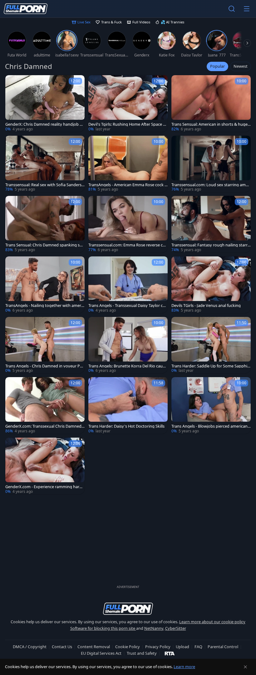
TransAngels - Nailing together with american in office (44, 306)
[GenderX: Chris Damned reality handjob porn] (45, 103)
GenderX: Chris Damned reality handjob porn (45, 124)
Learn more (184, 666)
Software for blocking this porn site (103, 628)
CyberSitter (175, 628)
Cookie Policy (127, 646)
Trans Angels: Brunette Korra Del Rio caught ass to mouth (128, 366)
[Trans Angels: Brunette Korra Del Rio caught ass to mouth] (128, 345)
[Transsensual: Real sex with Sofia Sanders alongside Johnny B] (45, 164)
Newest (241, 66)
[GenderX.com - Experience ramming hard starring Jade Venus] (45, 466)
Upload (182, 646)
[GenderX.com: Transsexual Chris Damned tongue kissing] (45, 405)
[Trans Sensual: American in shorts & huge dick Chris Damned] (211, 103)
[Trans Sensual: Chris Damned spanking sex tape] (45, 224)
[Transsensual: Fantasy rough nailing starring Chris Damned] (211, 224)
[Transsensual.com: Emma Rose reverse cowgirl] (128, 224)
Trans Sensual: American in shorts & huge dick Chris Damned (209, 124)
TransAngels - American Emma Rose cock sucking (127, 185)
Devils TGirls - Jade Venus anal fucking (206, 306)
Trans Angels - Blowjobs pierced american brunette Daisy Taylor (209, 426)
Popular (217, 66)
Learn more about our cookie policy (212, 621)
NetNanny (153, 628)
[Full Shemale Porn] (25, 8)
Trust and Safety (142, 653)
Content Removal (93, 646)
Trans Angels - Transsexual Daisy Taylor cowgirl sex (126, 306)
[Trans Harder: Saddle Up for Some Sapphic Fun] (211, 345)
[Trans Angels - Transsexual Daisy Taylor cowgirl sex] (128, 284)
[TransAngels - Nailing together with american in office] (45, 284)
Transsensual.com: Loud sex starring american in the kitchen (210, 185)
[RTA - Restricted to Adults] (169, 653)
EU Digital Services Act (101, 653)
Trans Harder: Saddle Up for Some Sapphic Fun (210, 366)
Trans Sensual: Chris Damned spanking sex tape (44, 245)
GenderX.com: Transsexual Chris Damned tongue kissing (44, 426)
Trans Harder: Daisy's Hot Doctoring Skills (126, 426)
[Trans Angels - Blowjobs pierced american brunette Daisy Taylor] (211, 405)
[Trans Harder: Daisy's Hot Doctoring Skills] (128, 405)
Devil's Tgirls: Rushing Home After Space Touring (127, 124)
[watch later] (13, 83)
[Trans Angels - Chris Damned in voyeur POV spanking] (45, 345)
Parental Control (223, 646)
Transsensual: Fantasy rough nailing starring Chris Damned (210, 245)
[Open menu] (246, 8)
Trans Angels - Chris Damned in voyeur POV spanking (44, 366)
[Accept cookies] (245, 667)
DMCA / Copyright (30, 646)
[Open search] (231, 8)
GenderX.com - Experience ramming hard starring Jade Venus (45, 487)
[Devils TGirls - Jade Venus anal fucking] (211, 284)
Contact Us (62, 646)
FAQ (198, 646)
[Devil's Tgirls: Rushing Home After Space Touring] (128, 103)
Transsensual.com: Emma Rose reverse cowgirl (126, 245)
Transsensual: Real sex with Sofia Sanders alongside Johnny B (45, 185)
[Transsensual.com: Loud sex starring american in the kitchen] (211, 164)
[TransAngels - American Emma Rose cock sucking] (128, 164)
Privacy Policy (157, 646)
